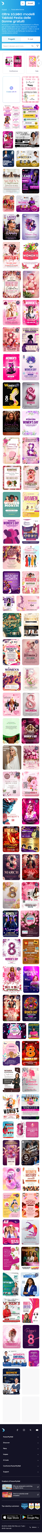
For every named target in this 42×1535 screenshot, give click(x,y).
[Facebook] (17, 1430)
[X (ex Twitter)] (30, 1430)
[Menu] (39, 3)
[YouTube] (37, 1430)
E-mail (30, 39)
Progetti (11, 39)
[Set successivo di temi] (39, 63)
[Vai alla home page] (2, 3)
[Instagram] (24, 1430)
